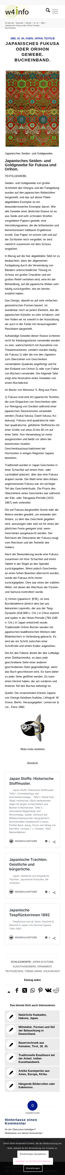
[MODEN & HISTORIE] (27, 11)
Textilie (49, 38)
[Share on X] (24, 991)
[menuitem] (47, 11)
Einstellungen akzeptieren (33, 1154)
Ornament (44, 966)
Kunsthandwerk (24, 966)
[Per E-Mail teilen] (9, 992)
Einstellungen (33, 1168)
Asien (29, 38)
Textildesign (14, 971)
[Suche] (47, 11)
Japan (38, 38)
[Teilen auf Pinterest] (40, 991)
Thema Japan (33, 971)
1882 (13, 38)
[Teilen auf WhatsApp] (32, 991)
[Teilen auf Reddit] (56, 991)
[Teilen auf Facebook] (17, 991)
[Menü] (55, 11)
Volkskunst (51, 971)
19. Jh (20, 38)
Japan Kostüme (43, 961)
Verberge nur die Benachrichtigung (33, 1161)
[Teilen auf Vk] (48, 991)
